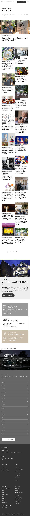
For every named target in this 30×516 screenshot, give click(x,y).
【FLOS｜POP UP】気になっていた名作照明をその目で (7, 90)
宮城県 (3, 385)
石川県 (3, 395)
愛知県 (3, 401)
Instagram (2, 459)
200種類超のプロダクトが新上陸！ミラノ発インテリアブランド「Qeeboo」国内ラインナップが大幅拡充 (21, 170)
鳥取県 (3, 411)
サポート (17, 503)
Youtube (12, 458)
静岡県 (3, 398)
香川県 (3, 421)
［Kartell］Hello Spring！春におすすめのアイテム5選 (21, 241)
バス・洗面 (4, 507)
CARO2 (4, 498)
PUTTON (4, 500)
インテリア (18, 473)
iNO (3, 490)
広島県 (3, 417)
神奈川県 (4, 392)
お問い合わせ (18, 501)
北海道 (3, 382)
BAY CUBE (5, 494)
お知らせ (17, 480)
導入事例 (18, 475)
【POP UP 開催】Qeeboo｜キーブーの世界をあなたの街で (21, 80)
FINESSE (4, 502)
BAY (3, 492)
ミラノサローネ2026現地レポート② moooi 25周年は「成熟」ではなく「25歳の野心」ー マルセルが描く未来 (21, 129)
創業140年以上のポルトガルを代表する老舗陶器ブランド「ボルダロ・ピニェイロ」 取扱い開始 (7, 66)
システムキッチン (6, 488)
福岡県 (3, 424)
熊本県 (3, 427)
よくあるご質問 (18, 497)
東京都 (3, 388)
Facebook (5, 459)
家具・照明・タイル (6, 505)
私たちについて (5, 469)
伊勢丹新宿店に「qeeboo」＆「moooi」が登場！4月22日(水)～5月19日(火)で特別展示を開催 (7, 176)
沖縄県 (3, 430)
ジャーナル (9, 348)
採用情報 (17, 490)
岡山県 (3, 414)
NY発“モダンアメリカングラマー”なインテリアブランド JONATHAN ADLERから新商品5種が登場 (21, 221)
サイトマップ (18, 499)
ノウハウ (18, 477)
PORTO (4, 496)
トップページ (3, 348)
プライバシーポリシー (20, 492)
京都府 (3, 404)
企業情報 (17, 488)
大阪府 (3, 408)
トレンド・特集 (19, 469)
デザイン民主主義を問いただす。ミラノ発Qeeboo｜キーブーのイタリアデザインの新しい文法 (7, 197)
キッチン (18, 471)
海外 (3, 434)
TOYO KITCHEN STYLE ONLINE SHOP (11, 452)
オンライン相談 (5, 470)
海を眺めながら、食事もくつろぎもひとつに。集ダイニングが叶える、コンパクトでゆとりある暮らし (20, 195)
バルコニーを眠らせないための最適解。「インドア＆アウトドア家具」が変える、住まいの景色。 (20, 104)
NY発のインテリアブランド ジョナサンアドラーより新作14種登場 (7, 108)
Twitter (8, 459)
